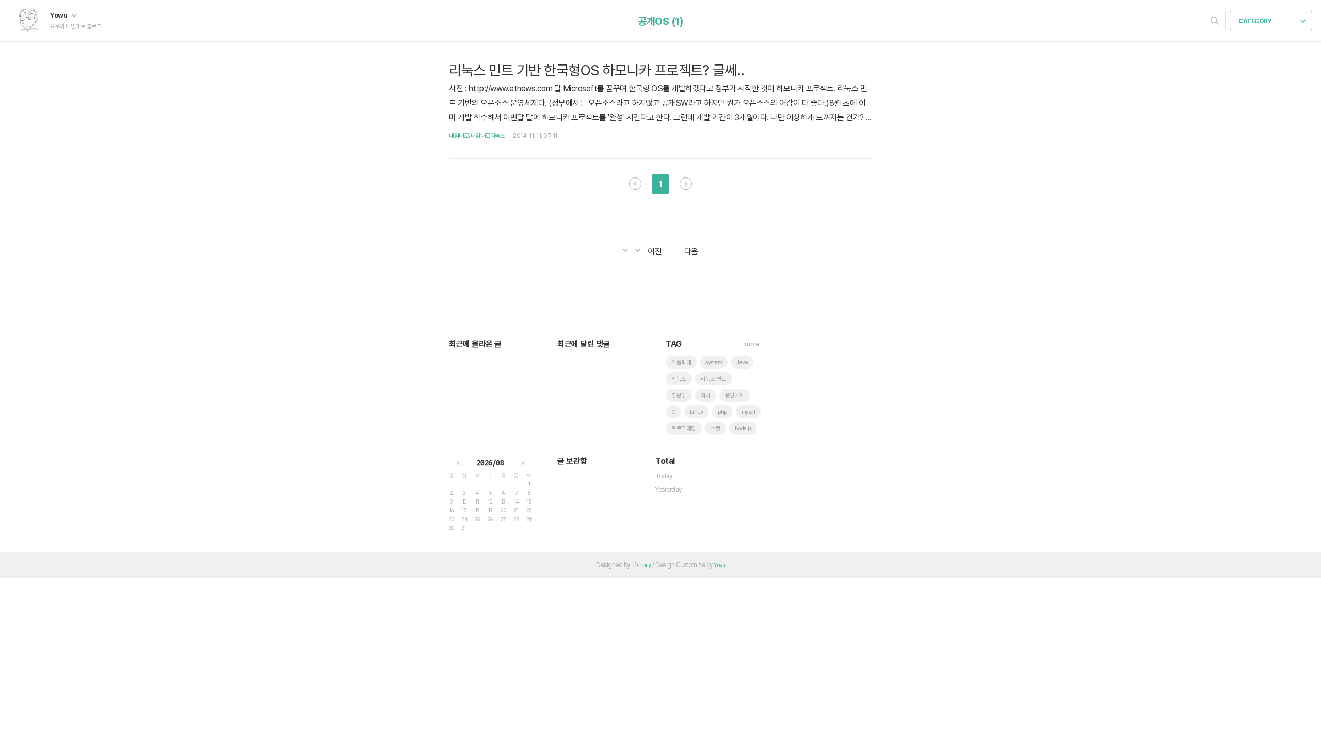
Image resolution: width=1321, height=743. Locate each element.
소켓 (715, 428)
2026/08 (490, 463)
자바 (706, 395)
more (752, 344)
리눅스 (678, 379)
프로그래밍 (683, 428)
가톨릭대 (681, 362)
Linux (697, 412)
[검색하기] (1214, 20)
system (713, 362)
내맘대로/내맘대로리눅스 (477, 135)
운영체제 (735, 395)
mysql (748, 412)
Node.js (743, 428)
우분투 (678, 395)
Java (742, 362)
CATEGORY (1255, 21)
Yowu (59, 15)
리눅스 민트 (714, 379)
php (722, 412)
